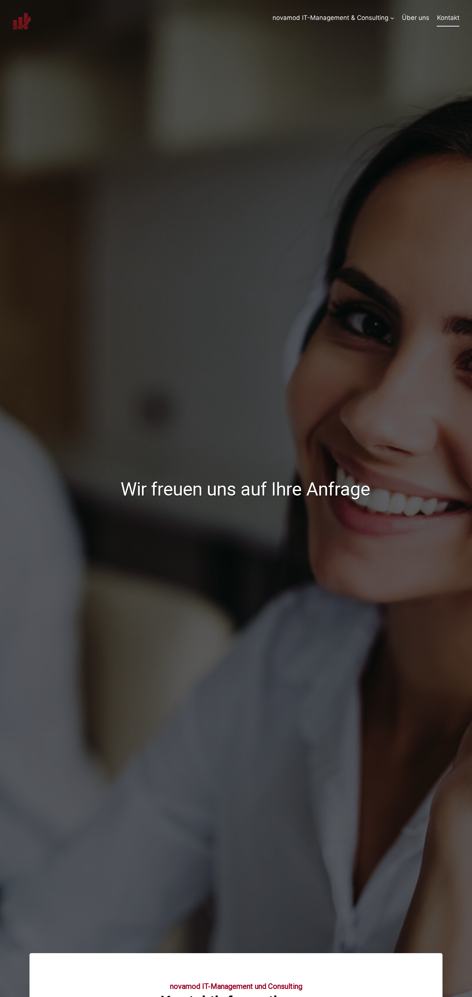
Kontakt (448, 17)
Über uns (415, 17)
